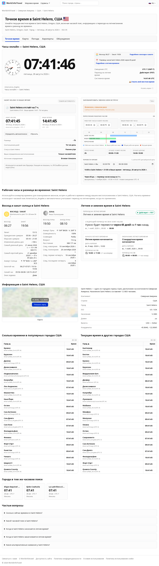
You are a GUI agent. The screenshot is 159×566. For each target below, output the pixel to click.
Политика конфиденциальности (67, 558)
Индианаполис (11, 373)
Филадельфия (11, 431)
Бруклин (8, 354)
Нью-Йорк (8, 399)
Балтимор (87, 348)
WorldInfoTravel (8, 10)
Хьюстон (8, 450)
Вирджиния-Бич (91, 373)
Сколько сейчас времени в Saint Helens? (24, 513)
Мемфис (87, 412)
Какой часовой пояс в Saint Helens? (22, 521)
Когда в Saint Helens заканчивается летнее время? (28, 537)
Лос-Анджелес (10, 386)
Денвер (86, 380)
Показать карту (40, 305)
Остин (7, 405)
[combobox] (79, 3)
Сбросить (34, 134)
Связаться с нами (9, 558)
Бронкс (7, 348)
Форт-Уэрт (9, 444)
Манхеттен (9, 393)
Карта (25, 38)
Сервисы (44, 3)
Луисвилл (87, 399)
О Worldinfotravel (26, 558)
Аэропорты (48, 38)
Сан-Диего (9, 418)
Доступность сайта (44, 558)
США (39, 10)
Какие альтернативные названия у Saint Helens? (28, 545)
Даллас (7, 361)
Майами (87, 405)
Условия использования (93, 558)
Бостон (86, 354)
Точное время (12, 38)
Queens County (11, 469)
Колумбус (8, 380)
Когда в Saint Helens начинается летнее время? (27, 529)
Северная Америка (26, 10)
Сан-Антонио (10, 412)
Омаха (86, 425)
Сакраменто (88, 437)
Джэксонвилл (10, 367)
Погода (35, 38)
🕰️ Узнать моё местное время (141, 82)
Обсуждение (63, 38)
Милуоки (87, 418)
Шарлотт (8, 463)
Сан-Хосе (8, 425)
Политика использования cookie (120, 558)
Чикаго (7, 456)
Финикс (7, 437)
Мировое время (32, 3)
